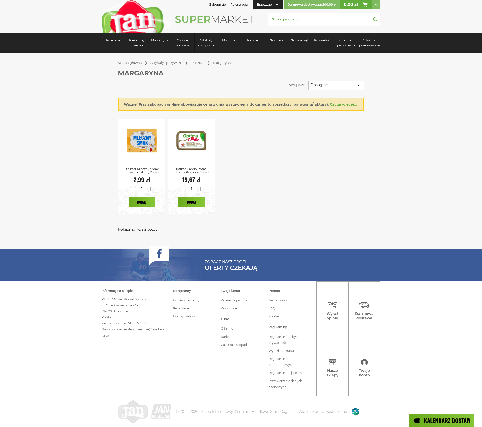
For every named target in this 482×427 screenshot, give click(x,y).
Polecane (113, 40)
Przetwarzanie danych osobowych (285, 384)
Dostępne (336, 85)
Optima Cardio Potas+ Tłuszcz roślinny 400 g (191, 170)
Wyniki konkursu (281, 351)
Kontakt (275, 316)
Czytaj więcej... (343, 104)
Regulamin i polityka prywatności (284, 340)
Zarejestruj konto (234, 300)
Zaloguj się (229, 308)
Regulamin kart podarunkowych (281, 362)
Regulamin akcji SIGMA (286, 373)
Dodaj (141, 202)
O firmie (227, 328)
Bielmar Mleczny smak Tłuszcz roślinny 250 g (142, 170)
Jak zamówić (278, 300)
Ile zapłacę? (182, 308)
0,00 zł (356, 5)
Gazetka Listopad (234, 345)
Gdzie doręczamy (186, 300)
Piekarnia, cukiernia (136, 42)
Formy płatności (185, 316)
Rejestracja (239, 4)
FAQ (272, 308)
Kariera (226, 337)
